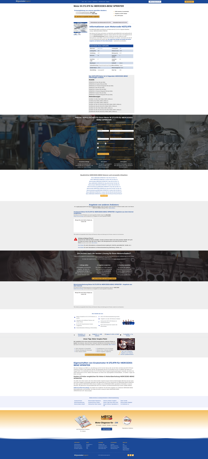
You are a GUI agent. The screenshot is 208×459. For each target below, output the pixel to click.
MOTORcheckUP (102, 1)
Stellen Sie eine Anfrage (78, 216)
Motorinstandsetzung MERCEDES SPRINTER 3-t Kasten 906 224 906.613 (104, 190)
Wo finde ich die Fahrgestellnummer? (116, 134)
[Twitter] (133, 455)
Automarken (95, 1)
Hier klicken (81, 245)
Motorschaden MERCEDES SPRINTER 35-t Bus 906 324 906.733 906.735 (104, 188)
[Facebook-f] (131, 455)
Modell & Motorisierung (115, 137)
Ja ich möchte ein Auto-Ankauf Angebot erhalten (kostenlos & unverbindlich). (113, 147)
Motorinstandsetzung (110, 143)
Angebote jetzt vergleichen (103, 153)
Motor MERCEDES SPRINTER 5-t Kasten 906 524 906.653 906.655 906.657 (104, 192)
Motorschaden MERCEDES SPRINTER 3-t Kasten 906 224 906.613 (104, 185)
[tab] (100, 22)
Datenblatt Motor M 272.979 (120, 22)
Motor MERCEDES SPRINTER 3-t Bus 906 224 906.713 (104, 177)
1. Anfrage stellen (83, 265)
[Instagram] (128, 455)
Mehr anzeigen (104, 195)
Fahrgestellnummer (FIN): (116, 129)
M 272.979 (100, 48)
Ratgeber (107, 1)
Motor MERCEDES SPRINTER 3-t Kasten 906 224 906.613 (104, 179)
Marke (98, 137)
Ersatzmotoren (101, 143)
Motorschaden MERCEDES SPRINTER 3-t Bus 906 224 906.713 (104, 181)
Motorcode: (100, 129)
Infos (86, 1)
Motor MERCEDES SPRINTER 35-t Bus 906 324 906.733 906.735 (104, 183)
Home (83, 1)
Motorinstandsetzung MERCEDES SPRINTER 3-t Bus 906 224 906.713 (104, 186)
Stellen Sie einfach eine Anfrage (81, 387)
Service (89, 1)
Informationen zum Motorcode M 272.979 (101, 22)
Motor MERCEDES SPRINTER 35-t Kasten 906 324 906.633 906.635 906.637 (104, 193)
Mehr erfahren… (95, 242)
